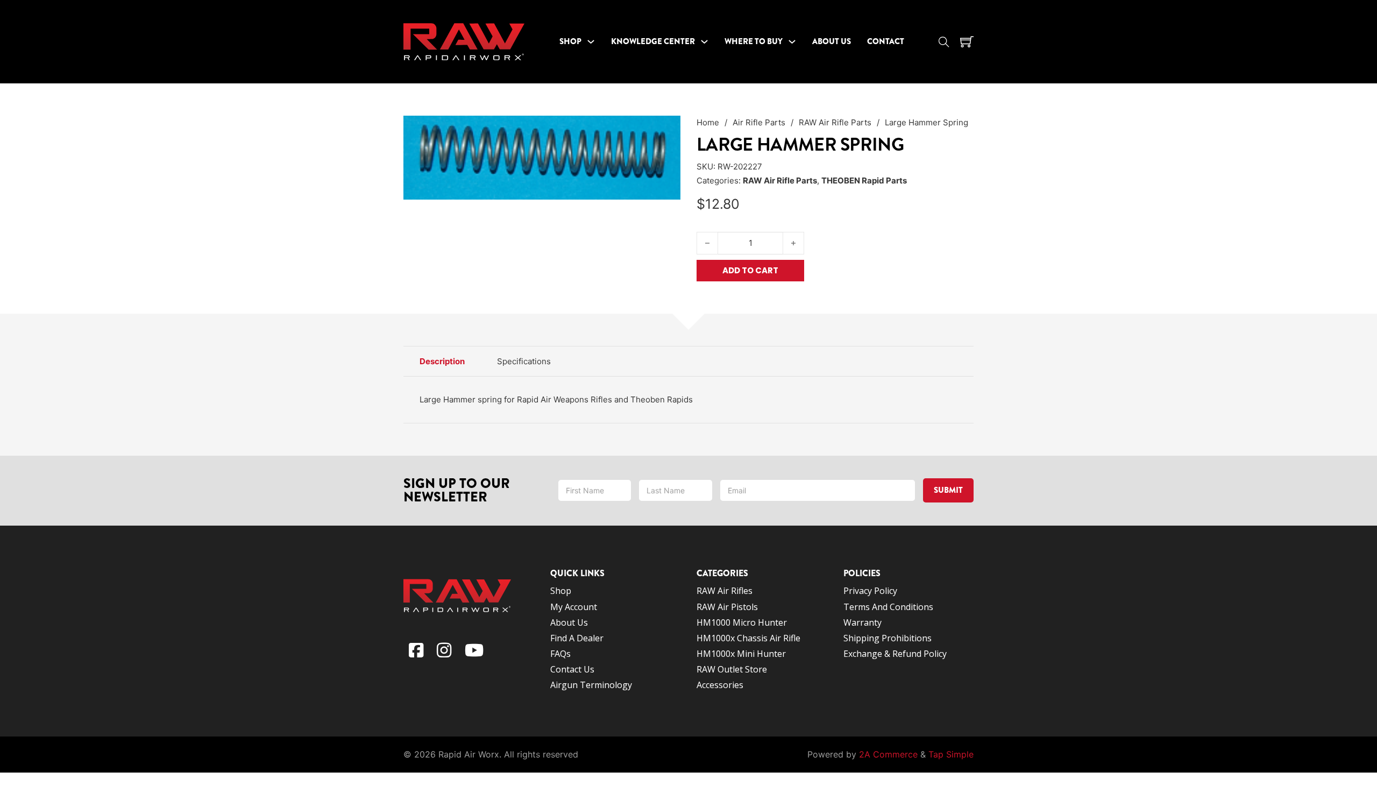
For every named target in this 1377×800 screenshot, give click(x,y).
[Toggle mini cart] (967, 41)
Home (708, 122)
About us (569, 622)
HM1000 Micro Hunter (742, 622)
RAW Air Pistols (727, 607)
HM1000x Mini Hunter (741, 654)
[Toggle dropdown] (591, 42)
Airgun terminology (591, 685)
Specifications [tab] (524, 361)
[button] (665, 130)
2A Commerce (888, 754)
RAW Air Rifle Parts (835, 122)
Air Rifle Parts (759, 122)
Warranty (862, 622)
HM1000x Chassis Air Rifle (748, 638)
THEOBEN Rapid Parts (864, 180)
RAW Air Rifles (725, 591)
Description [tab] (442, 361)
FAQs (560, 654)
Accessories (720, 685)
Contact (885, 41)
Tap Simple (951, 754)
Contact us (572, 669)
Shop (570, 41)
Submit (948, 490)
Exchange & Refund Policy (895, 654)
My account (573, 607)
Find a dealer (577, 638)
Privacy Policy (870, 591)
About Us (831, 41)
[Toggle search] (944, 42)
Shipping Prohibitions (887, 638)
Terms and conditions (889, 607)
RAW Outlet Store (732, 669)
